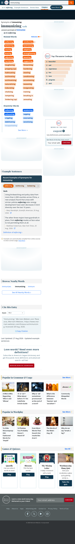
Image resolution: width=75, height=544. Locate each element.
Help (8, 509)
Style (4, 313)
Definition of (12, 232)
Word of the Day (59, 127)
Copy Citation (22, 331)
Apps (22, 509)
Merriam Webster (6, 499)
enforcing (8, 186)
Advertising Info (31, 509)
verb (24, 26)
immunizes (6, 286)
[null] (63, 131)
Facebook (27, 514)
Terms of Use (64, 509)
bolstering (31, 186)
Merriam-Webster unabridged (21, 365)
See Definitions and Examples (58, 135)
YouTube (40, 514)
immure (31, 286)
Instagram (47, 514)
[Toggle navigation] (2, 2)
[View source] (11, 213)
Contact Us (42, 509)
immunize (21, 30)
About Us (15, 509)
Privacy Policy (53, 509)
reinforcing (19, 186)
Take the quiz (65, 483)
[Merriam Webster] (59, 123)
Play (9, 474)
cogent (57, 131)
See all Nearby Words (21, 292)
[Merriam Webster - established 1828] (6, 2)
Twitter (34, 514)
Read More (21, 240)
